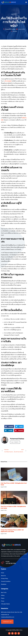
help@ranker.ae (5, 614)
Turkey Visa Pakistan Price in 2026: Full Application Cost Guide (12, 530)
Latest (14, 14)
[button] (26, 2)
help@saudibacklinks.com (7, 617)
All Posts (15, 442)
